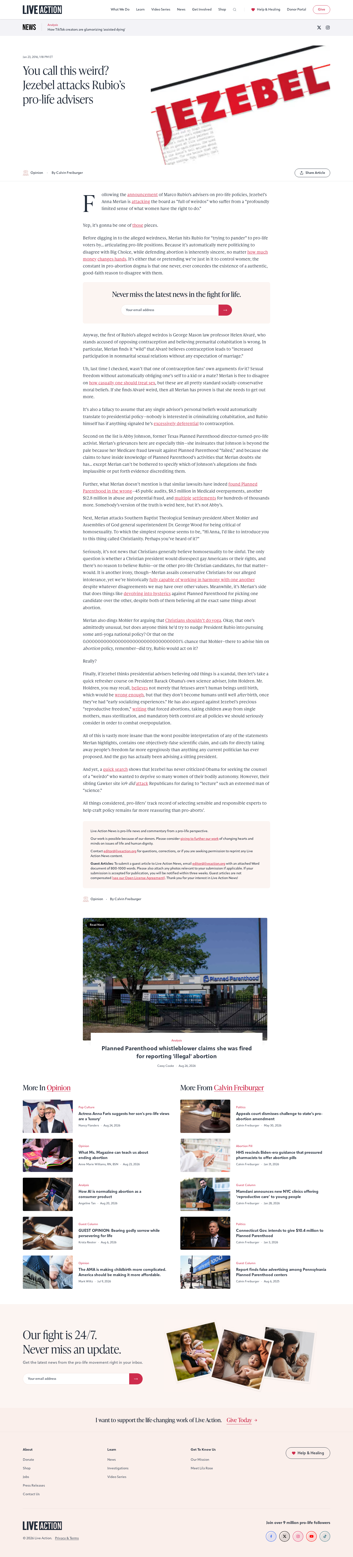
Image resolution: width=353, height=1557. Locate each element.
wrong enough (129, 695)
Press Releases (34, 1485)
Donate (28, 1460)
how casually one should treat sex (122, 383)
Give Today (239, 1420)
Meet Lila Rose (202, 1468)
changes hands (111, 259)
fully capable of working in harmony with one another (202, 579)
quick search (115, 769)
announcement (142, 194)
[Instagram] (327, 27)
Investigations (117, 1468)
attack (142, 783)
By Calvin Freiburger (67, 173)
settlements (204, 498)
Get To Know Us (203, 1450)
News (181, 9)
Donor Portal (296, 9)
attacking (141, 201)
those (137, 225)
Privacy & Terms (67, 1538)
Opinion (36, 173)
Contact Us (31, 1494)
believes (140, 688)
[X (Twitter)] (319, 27)
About (28, 1450)
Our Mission (200, 1460)
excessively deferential (176, 423)
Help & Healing (268, 9)
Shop (222, 9)
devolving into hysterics (147, 593)
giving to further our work (199, 839)
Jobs (26, 1477)
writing (139, 709)
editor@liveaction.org (119, 851)
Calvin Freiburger (239, 1087)
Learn (140, 9)
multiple (183, 498)
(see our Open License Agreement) (138, 878)
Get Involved (202, 9)
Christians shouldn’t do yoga (193, 620)
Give (321, 9)
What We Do (120, 9)
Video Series (160, 9)
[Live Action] (42, 9)
